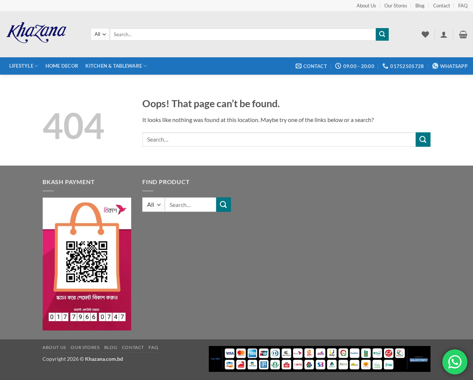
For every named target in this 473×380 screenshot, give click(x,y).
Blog (420, 6)
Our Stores (395, 6)
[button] (444, 34)
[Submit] (382, 34)
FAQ (462, 6)
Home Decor (62, 66)
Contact (441, 6)
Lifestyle (21, 66)
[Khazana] (42, 34)
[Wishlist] (425, 34)
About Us (366, 6)
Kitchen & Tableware (113, 66)
